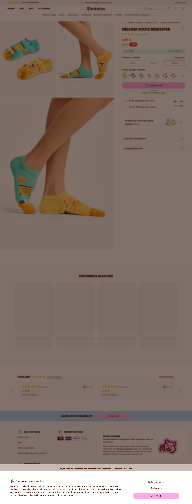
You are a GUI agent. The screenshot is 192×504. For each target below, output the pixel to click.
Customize (156, 488)
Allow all (156, 496)
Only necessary (156, 482)
